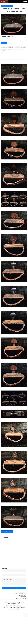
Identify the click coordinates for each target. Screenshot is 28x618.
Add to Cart (4, 43)
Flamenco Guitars (11, 9)
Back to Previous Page (7, 6)
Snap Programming (13, 603)
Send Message (14, 588)
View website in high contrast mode (13, 606)
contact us (16, 607)
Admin (19, 603)
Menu (25, 1)
